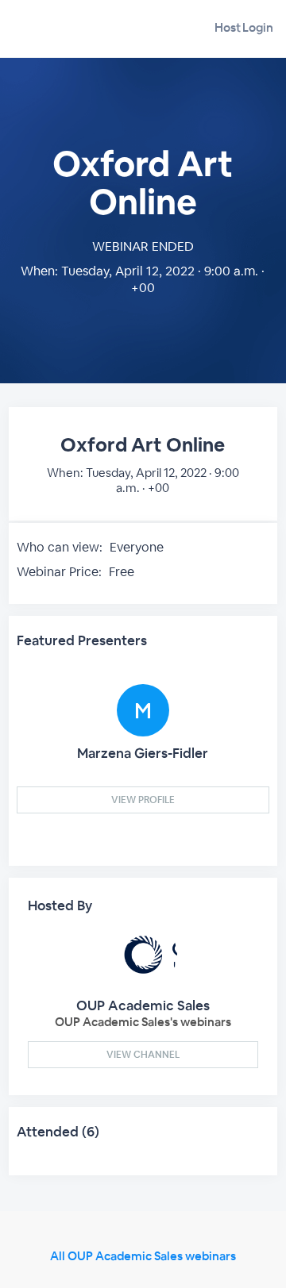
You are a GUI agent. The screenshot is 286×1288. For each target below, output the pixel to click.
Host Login (243, 27)
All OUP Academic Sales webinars (143, 1255)
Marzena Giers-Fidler (142, 753)
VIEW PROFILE (143, 800)
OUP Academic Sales (143, 1005)
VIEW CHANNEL (143, 1054)
